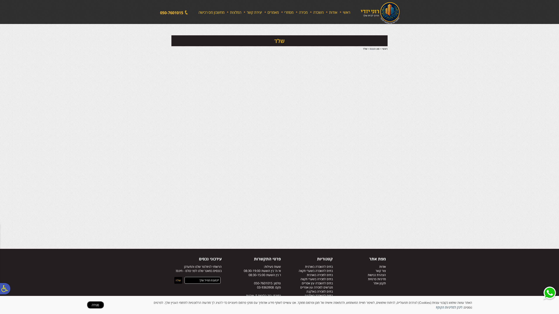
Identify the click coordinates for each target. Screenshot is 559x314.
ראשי (346, 12)
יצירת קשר (254, 12)
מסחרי (288, 12)
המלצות (235, 12)
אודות (333, 12)
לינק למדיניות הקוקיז (449, 307)
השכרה (318, 12)
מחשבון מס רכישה (211, 12)
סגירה (95, 305)
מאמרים (273, 12)
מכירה (303, 12)
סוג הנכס (375, 48)
